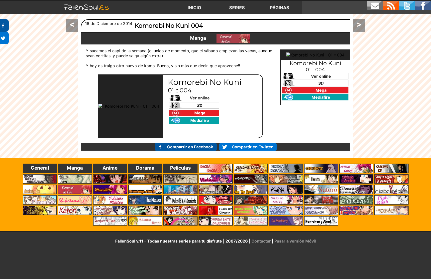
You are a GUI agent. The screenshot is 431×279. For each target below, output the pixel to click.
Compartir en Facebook (190, 146)
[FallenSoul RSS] (391, 5)
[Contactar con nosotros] (375, 5)
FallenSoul (86, 7)
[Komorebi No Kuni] (233, 38)
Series (237, 7)
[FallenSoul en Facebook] (423, 5)
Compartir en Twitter (252, 146)
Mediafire (199, 120)
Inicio (194, 7)
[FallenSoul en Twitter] (407, 5)
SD (200, 105)
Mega (199, 112)
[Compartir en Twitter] (4, 38)
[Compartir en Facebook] (4, 25)
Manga (198, 38)
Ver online (200, 97)
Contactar (261, 241)
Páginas (279, 7)
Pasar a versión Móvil (295, 241)
